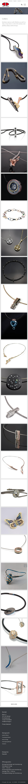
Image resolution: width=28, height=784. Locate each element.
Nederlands (10, 0)
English (15, 0)
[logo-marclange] (11, 4)
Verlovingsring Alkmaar (6, 741)
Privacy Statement (6, 724)
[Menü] (24, 4)
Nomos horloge (5, 739)
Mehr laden (14, 704)
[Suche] (21, 4)
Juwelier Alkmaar (5, 735)
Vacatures (4, 743)
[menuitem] (21, 4)
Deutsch (19, 0)
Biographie (4, 754)
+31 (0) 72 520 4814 (6, 719)
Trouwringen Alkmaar (6, 737)
